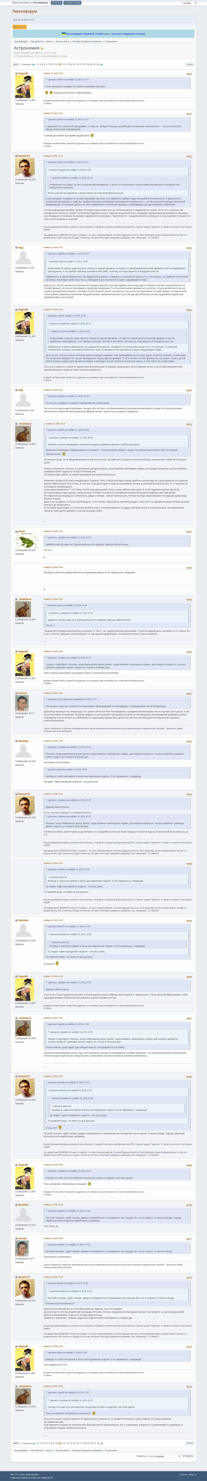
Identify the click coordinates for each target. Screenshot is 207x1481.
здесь (107, 33)
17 (81, 64)
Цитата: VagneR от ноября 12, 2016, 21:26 (68, 396)
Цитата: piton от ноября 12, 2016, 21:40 (67, 769)
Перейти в (142, 1456)
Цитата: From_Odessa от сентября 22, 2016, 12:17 (72, 699)
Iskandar (97, 41)
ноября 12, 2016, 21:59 (53, 1277)
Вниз (15, 64)
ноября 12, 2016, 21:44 (53, 599)
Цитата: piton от (58, 877)
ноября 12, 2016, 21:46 (53, 651)
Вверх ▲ (193, 1474)
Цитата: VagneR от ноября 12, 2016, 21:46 (68, 1024)
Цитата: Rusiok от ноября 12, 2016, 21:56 (68, 1283)
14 (70, 64)
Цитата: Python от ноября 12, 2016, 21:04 (72, 177)
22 (98, 64)
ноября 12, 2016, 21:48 (53, 693)
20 (91, 64)
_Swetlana (24, 423)
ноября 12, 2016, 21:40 (53, 567)
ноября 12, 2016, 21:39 (53, 531)
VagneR (23, 73)
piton (21, 531)
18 (84, 64)
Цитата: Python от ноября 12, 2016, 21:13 (68, 79)
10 (55, 64)
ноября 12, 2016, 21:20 (53, 113)
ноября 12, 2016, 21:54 (53, 1018)
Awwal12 (24, 156)
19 (87, 64)
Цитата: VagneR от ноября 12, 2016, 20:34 (68, 430)
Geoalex (23, 741)
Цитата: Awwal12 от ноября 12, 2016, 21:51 (69, 926)
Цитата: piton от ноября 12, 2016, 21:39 (67, 605)
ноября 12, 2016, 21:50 (53, 794)
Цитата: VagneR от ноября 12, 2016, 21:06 (70, 169)
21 (94, 64)
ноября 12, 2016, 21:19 (53, 73)
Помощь (183, 1474)
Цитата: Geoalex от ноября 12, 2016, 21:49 (68, 869)
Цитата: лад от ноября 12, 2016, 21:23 (67, 315)
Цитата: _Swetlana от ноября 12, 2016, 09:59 (71, 437)
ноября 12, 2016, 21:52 (53, 920)
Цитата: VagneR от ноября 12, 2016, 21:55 (68, 1392)
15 (74, 64)
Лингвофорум (24, 11)
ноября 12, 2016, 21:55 (53, 1164)
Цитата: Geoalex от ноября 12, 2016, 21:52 (68, 1082)
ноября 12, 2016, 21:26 (53, 309)
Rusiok (22, 693)
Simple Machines (32, 1475)
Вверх (16, 1443)
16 (77, 64)
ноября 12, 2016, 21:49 (53, 741)
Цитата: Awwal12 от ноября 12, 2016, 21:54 (69, 1210)
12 (64, 64)
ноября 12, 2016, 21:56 (53, 1238)
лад (20, 247)
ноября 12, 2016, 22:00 (53, 1386)
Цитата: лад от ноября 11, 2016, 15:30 (69, 261)
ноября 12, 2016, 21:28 (53, 390)
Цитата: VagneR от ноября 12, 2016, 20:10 (68, 253)
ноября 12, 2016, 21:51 (53, 863)
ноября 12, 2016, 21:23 (53, 247)
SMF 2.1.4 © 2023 (17, 1475)
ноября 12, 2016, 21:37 (55, 423)
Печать (189, 64)
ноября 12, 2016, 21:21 (53, 156)
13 (67, 64)
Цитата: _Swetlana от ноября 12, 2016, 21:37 (69, 537)
